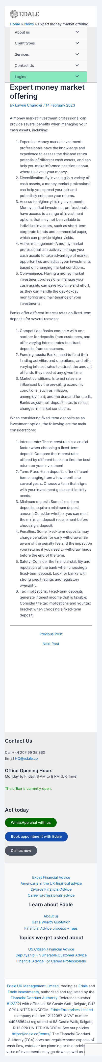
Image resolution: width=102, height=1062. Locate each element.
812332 (13, 1004)
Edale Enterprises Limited (72, 1010)
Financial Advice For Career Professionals (51, 961)
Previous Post (50, 634)
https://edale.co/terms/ (31, 1034)
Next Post (51, 644)
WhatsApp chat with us (31, 822)
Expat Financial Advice (51, 877)
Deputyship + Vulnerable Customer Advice (51, 955)
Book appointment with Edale (36, 836)
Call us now (21, 850)
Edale (83, 986)
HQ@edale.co (26, 758)
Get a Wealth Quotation (51, 922)
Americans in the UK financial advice (51, 883)
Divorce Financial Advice (51, 889)
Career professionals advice (51, 895)
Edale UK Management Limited (33, 986)
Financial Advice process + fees (51, 928)
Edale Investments (23, 992)
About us (51, 916)
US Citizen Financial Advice (51, 949)
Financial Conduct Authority (34, 998)
